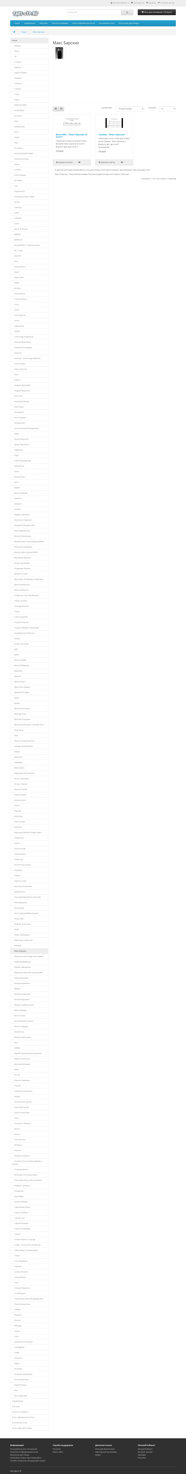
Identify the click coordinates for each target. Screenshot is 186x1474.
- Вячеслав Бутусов (20, 584)
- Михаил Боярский (21, 994)
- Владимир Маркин (21, 568)
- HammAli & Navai (20, 159)
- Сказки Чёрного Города (23, 1239)
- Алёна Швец (18, 363)
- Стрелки (17, 1266)
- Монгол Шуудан (20, 1026)
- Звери (16, 751)
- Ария (15, 434)
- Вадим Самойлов (20, 514)
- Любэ (15, 929)
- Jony (15, 186)
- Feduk (15, 137)
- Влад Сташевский (20, 563)
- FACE (15, 132)
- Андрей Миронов (21, 390)
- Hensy (15, 164)
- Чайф (15, 1352)
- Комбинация (19, 854)
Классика (44, 23)
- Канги (15, 805)
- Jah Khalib (17, 180)
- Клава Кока (18, 838)
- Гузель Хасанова (20, 644)
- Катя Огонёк (18, 821)
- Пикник (16, 1150)
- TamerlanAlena (19, 299)
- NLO (15, 261)
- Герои (16, 611)
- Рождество (18, 1191)
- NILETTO (16, 256)
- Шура (15, 1363)
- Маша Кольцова (20, 978)
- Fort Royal (17, 148)
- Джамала (17, 671)
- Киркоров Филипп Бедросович (26, 832)
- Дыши (16, 703)
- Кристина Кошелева (22, 886)
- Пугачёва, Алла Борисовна (24, 1175)
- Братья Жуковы (19, 493)
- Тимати (16, 1309)
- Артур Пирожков (20, 444)
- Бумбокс (17, 498)
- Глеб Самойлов (20, 617)
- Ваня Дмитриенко (21, 530)
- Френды (17, 1325)
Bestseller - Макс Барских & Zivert (71, 135)
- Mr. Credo (17, 250)
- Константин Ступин (21, 865)
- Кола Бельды (19, 848)
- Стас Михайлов (19, 1261)
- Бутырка (17, 504)
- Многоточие (18, 1015)
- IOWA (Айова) (19, 175)
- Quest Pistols (18, 266)
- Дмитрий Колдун (20, 692)
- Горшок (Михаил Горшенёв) (25, 627)
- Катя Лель (17, 816)
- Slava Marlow (18, 293)
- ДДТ (15, 649)
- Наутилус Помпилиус (22, 1091)
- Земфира (17, 762)
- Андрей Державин (21, 385)
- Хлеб (15, 1336)
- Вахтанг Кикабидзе (21, 536)
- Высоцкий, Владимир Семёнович (27, 579)
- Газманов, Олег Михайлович (25, 595)
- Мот (15, 1042)
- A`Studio (16, 89)
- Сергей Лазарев (20, 1223)
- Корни (16, 875)
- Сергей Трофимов (21, 1228)
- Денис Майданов (20, 665)
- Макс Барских (19, 951)
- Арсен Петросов (20, 439)
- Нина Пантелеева (20, 1112)
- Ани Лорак (18, 407)
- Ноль (15, 1118)
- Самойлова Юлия (21, 1207)
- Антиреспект (18, 423)
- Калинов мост (19, 800)
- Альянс (16, 380)
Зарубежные (29, 23)
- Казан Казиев (19, 795)
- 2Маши (16, 46)
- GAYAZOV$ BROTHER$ (22, 153)
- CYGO (15, 94)
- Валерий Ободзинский (23, 525)
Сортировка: (106, 107)
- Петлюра (17, 1145)
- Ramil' (15, 272)
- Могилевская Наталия (22, 1021)
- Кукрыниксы (18, 891)
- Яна (15, 1390)
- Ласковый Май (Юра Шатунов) (26, 897)
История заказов (145, 1452)
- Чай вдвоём (18, 1347)
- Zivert (15, 310)
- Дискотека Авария (21, 687)
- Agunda (16, 67)
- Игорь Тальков (19, 784)
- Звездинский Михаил (22, 746)
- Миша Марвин (19, 1010)
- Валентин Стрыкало (22, 520)
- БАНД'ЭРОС (18, 466)
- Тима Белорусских (21, 1304)
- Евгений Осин (19, 714)
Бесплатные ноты (106, 23)
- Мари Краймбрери (21, 962)
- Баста (15, 471)
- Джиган (16, 676)
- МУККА (16, 1048)
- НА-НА (16, 1075)
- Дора (15, 698)
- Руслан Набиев (19, 1202)
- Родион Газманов (21, 1185)
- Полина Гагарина (21, 1156)
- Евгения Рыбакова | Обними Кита (28, 724)
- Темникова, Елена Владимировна (28, 1299)
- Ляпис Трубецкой (20, 935)
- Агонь (16, 320)
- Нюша (16, 1134)
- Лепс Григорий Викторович (25, 913)
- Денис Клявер (19, 660)
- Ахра (15, 455)
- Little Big (16, 207)
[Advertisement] (114, 80)
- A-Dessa (16, 62)
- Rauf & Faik (17, 277)
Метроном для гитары (19, 1455)
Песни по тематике (60, 23)
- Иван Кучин (18, 768)
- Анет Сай (17, 396)
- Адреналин (18, 326)
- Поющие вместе (20, 1169)
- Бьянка (16, 509)
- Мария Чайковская (21, 967)
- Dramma (17, 116)
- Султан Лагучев (19, 1272)
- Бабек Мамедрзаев (21, 460)
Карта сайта (58, 1452)
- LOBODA (17, 218)
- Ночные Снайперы (21, 1123)
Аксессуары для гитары (129, 23)
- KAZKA (16, 202)
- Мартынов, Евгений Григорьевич (27, 972)
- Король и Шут (19, 881)
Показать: (151, 107)
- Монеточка (18, 1032)
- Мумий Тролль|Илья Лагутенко (27, 1053)
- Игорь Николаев (20, 778)
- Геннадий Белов (20, 606)
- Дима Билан (18, 681)
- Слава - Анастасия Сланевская (26, 1245)
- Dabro (16, 99)
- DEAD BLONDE (19, 105)
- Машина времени (21, 983)
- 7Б (14, 56)
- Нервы (16, 1096)
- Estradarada (18, 126)
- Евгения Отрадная (21, 719)
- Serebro (16, 288)
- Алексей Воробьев (21, 342)
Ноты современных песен (84, 23)
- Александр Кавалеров (22, 337)
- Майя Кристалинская (22, 940)
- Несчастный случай (21, 1102)
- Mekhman (17, 240)
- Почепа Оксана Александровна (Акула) (27, 1162)
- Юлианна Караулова (22, 1374)
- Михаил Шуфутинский (23, 1005)
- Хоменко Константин (22, 1342)
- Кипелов (17, 827)
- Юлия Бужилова (20, 1379)
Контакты (57, 1449)
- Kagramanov (18, 191)
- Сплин (16, 1255)
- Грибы (16, 638)
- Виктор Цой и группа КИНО (25, 552)
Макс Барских (39, 32)
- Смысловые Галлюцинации (25, 1250)
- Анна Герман (19, 417)
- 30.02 (15, 51)
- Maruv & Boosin (19, 229)
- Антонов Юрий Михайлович (25, 428)
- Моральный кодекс (21, 1037)
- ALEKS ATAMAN (19, 73)
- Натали (16, 1085)
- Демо (15, 654)
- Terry (15, 304)
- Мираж (16, 988)
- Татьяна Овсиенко (21, 1288)
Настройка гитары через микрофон (25, 1458)
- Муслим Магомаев (21, 1064)
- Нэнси (16, 1129)
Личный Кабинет (145, 1449)
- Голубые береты (20, 622)
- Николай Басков (20, 1107)
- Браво (16, 487)
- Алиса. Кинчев (19, 369)
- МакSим (16, 945)
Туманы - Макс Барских (111, 134)
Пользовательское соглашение (23, 1449)
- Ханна (16, 1331)
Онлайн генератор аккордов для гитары (27, 1460)
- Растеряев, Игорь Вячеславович (27, 1180)
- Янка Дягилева (19, 1395)
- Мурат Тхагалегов (20, 1059)
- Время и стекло (20, 574)
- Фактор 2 (17, 1315)
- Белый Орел (18, 477)
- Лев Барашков (19, 902)
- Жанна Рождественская (23, 741)
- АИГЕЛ (16, 331)
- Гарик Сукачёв (19, 601)
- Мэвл (15, 1069)
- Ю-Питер (17, 1369)
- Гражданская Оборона (23, 633)
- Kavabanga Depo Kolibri (23, 196)
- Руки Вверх (18, 1196)
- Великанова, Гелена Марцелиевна (28, 541)
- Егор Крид (17, 730)
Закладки (142, 1455)
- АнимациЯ (18, 412)
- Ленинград (18, 908)
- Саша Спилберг (20, 1212)
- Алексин (17, 353)
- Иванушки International (23, 773)
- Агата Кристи (19, 315)
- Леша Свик (18, 918)
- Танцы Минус (19, 1277)
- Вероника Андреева (22, 547)
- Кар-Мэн (17, 811)
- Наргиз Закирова (20, 1080)
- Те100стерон (19, 1293)
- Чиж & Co (17, 1358)
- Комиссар (17, 859)
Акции (98, 1455)
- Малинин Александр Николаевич (27, 956)
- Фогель (16, 1320)
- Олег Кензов (18, 1139)
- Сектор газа (18, 1218)
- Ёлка (15, 735)
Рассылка (142, 1458)
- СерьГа (16, 1234)
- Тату (15, 1282)
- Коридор (17, 870)
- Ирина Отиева (19, 789)
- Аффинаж (17, 450)
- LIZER (15, 213)
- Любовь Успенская (21, 924)
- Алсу (15, 374)
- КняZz (16, 843)
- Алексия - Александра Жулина (26, 358)
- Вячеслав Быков (20, 590)
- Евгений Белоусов (21, 708)
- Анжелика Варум (20, 401)
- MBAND (16, 234)
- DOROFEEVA (18, 110)
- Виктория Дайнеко (21, 557)
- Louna (15, 223)
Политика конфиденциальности (24, 1452)
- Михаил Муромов (20, 999)
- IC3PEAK (16, 169)
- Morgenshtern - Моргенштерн (26, 245)
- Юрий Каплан (19, 1385)
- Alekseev (17, 78)
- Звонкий (17, 757)
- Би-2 (15, 482)
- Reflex (15, 283)
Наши (17, 23)
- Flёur (15, 143)
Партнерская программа (106, 1452)
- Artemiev (17, 83)
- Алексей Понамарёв (22, 347)
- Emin (15, 121)
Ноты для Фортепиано (105, 1449)
